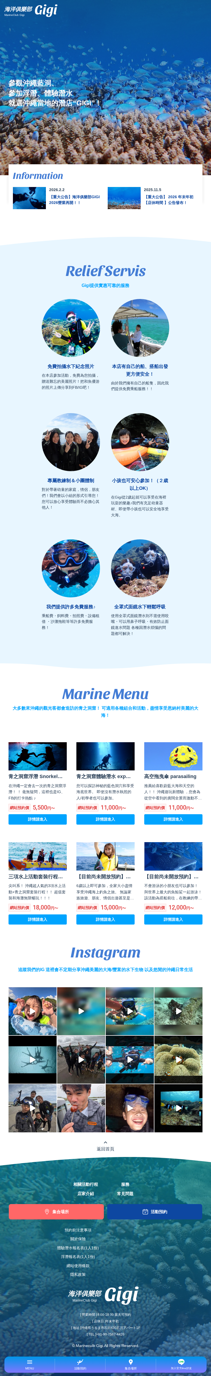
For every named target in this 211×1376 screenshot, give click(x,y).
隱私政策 (78, 1275)
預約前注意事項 (78, 1230)
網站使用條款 (78, 1266)
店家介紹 (85, 1193)
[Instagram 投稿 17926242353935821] (178, 1108)
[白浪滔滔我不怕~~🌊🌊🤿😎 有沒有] (130, 1060)
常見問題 (125, 1193)
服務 (125, 1184)
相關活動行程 (85, 1184)
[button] (29, 1365)
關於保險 (78, 1239)
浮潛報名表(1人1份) (78, 1257)
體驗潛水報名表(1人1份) (78, 1248)
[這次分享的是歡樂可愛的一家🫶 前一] (130, 1108)
